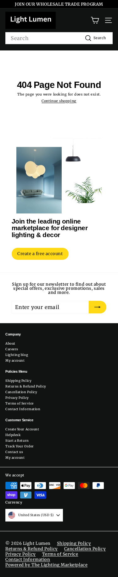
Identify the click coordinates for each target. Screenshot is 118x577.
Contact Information (22, 409)
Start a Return (17, 441)
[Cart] (94, 20)
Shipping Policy (18, 381)
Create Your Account (22, 429)
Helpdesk (12, 435)
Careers (11, 349)
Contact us (14, 452)
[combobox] (59, 38)
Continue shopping (59, 101)
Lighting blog (16, 355)
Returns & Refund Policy (25, 386)
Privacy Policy (17, 398)
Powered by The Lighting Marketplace (46, 565)
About (10, 343)
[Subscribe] (97, 307)
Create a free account (40, 253)
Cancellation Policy (21, 392)
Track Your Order (19, 446)
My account (15, 360)
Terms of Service (19, 403)
